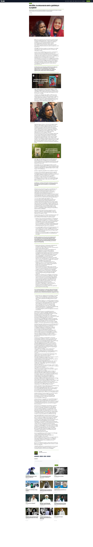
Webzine (76, 1)
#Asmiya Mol (48, 456)
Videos (73, 1)
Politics (68, 1)
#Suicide (45, 456)
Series (78, 1)
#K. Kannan (41, 456)
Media (80, 1)
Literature (71, 1)
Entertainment (83, 1)
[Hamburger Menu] (91, 1)
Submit (56, 465)
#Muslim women (37, 456)
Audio (66, 1)
